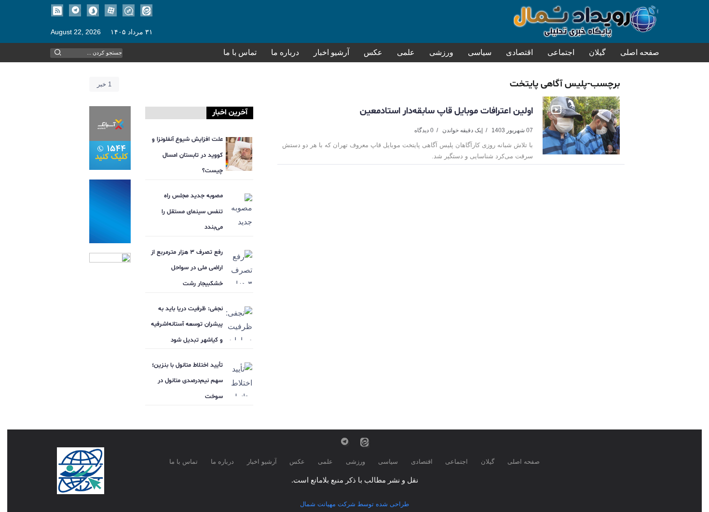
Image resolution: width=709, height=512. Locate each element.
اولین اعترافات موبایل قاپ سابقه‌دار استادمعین (446, 111)
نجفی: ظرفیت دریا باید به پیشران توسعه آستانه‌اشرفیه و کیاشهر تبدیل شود (187, 324)
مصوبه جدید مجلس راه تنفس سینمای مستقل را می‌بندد (192, 212)
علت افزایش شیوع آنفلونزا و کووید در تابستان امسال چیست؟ (187, 155)
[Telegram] (75, 10)
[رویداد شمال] (586, 21)
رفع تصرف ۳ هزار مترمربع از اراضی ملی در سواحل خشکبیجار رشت (187, 268)
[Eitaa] (146, 10)
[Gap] (128, 10)
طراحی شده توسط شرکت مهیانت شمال (354, 504)
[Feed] (57, 10)
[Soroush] (92, 10)
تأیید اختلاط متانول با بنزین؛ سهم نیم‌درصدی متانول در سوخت (187, 381)
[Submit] (58, 52)
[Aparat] (110, 10)
